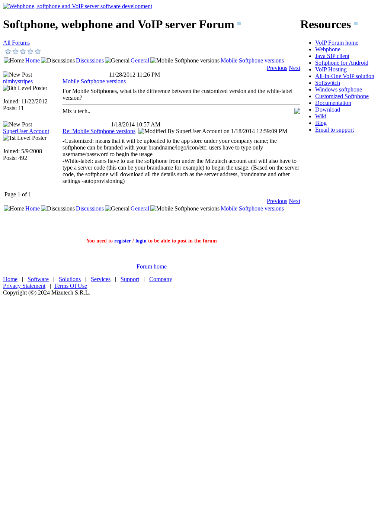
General (140, 60)
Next (294, 68)
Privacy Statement (24, 286)
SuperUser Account (26, 131)
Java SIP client (332, 56)
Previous (277, 68)
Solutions (70, 279)
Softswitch (327, 83)
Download (327, 109)
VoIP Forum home (336, 42)
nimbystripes (18, 81)
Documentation (333, 103)
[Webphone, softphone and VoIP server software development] (77, 6)
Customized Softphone (342, 96)
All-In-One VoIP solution (344, 76)
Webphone (327, 49)
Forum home (152, 266)
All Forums (16, 42)
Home (32, 60)
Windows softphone (338, 89)
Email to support (334, 129)
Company (160, 279)
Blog (321, 123)
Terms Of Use (70, 286)
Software (38, 279)
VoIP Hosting (331, 69)
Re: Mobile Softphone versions (99, 131)
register (122, 241)
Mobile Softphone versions (252, 60)
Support (130, 279)
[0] (8, 51)
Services (101, 279)
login (141, 241)
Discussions (90, 60)
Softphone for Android (341, 63)
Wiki (320, 116)
